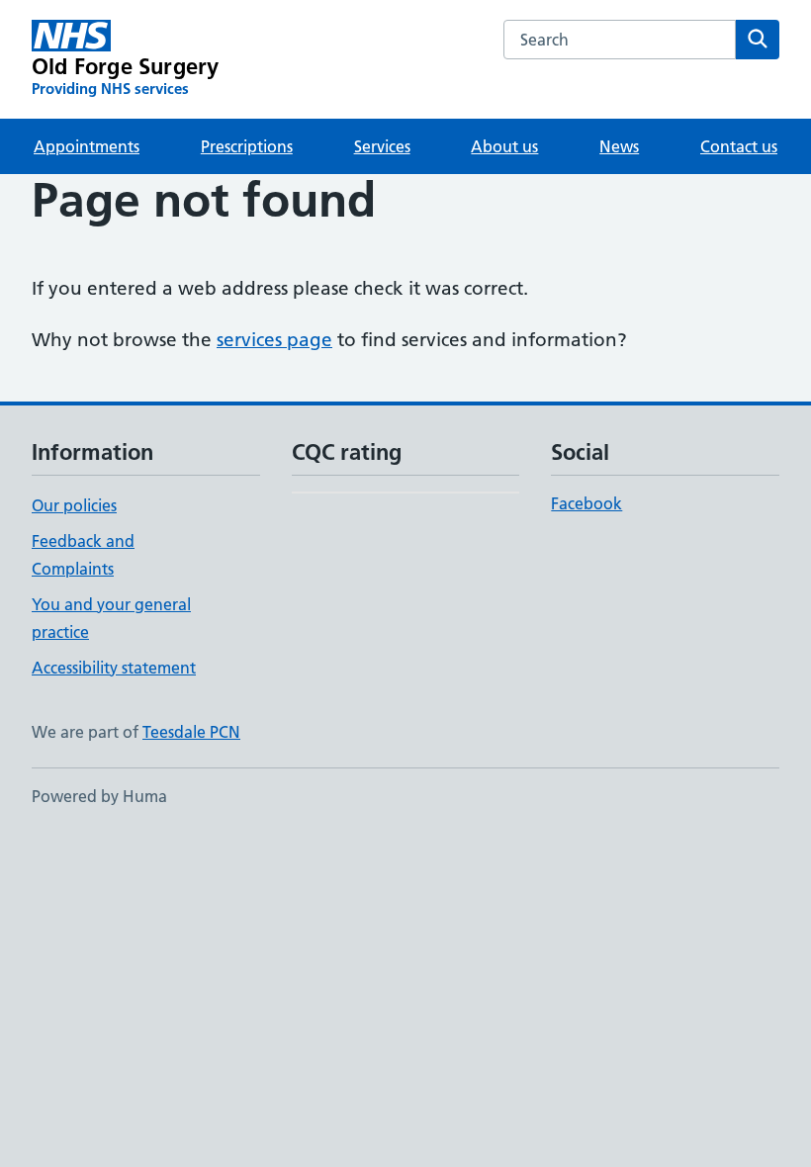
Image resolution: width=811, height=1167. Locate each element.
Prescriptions (247, 146)
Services (382, 146)
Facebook (586, 503)
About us (504, 146)
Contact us (738, 146)
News (619, 146)
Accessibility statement (114, 667)
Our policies (74, 505)
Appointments (86, 146)
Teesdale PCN (191, 732)
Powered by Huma (99, 796)
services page (274, 339)
